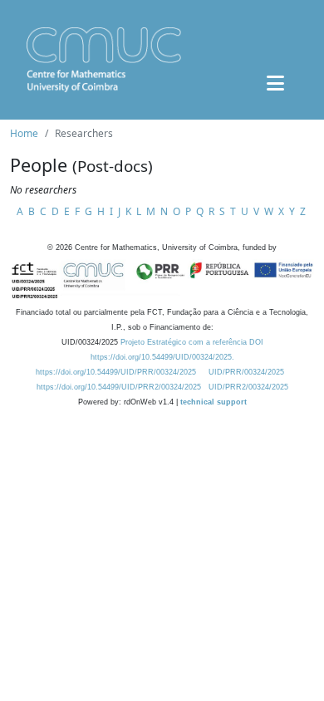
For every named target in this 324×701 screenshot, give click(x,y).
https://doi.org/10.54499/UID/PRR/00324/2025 (116, 372)
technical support (213, 402)
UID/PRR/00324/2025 (246, 372)
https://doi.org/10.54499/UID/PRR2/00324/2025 (119, 387)
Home (24, 133)
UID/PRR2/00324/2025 (248, 387)
